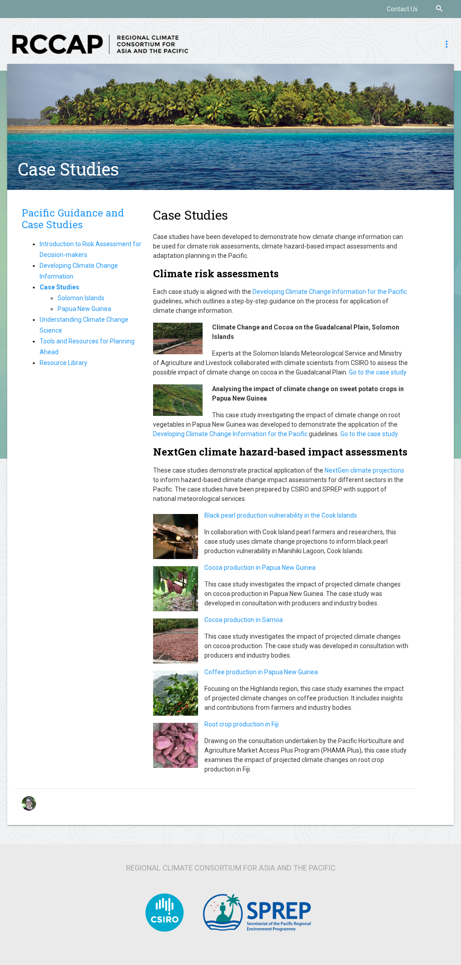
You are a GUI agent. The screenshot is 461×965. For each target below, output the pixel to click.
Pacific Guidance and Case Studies (73, 218)
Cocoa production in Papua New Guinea (260, 567)
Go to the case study (378, 372)
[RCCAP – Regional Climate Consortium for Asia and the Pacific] (100, 43)
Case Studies (68, 169)
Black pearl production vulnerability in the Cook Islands (280, 515)
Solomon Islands (81, 298)
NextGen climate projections (364, 470)
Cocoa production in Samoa (243, 619)
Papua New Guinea (84, 308)
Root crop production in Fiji (241, 724)
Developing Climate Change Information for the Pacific (330, 291)
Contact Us (402, 9)
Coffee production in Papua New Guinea (261, 672)
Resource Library (63, 362)
